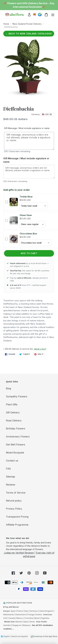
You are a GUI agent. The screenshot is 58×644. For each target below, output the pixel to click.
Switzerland (20, 614)
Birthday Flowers (15, 428)
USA (5, 618)
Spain (13, 611)
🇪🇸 (34, 14)
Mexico (20, 618)
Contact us (12, 460)
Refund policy (14, 500)
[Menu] (53, 14)
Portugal (31, 614)
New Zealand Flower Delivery (27, 24)
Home (6, 24)
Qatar (25, 622)
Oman (32, 622)
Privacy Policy (14, 508)
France (20, 611)
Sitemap (10, 476)
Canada (11, 618)
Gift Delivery (13, 412)
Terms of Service (15, 492)
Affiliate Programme (17, 524)
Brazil (37, 618)
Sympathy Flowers (16, 396)
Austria (39, 614)
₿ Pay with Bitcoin (11, 607)
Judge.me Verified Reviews (19, 552)
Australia (7, 625)
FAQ (8, 468)
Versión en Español (19, 636)
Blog (8, 388)
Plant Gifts (11, 404)
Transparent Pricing (17, 516)
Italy (26, 611)
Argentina (45, 618)
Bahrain (18, 622)
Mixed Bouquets (15, 452)
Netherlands (8, 614)
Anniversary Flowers (18, 436)
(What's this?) (40, 349)
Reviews (10, 484)
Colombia (29, 618)
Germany (33, 611)
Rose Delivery (14, 420)
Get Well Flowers (15, 444)
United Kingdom (46, 611)
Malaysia (26, 625)
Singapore (16, 625)
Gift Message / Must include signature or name (27, 128)
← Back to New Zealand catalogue (29, 33)
